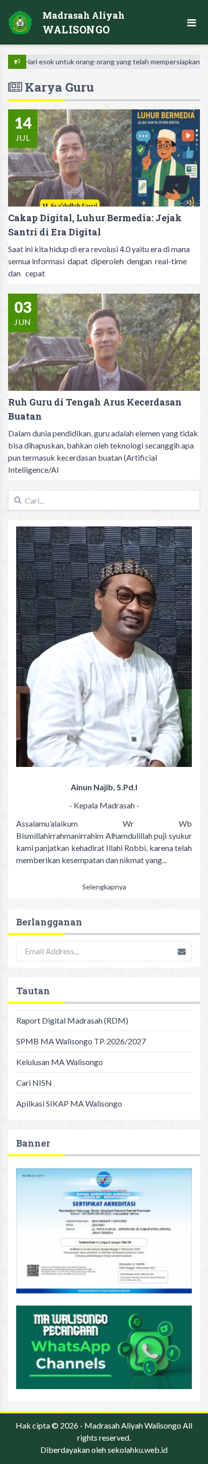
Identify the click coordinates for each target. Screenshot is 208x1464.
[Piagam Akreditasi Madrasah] (104, 1230)
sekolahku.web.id (138, 1449)
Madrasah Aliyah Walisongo (132, 1425)
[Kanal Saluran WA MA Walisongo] (104, 1347)
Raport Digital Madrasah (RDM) (72, 1020)
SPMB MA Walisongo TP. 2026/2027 (81, 1041)
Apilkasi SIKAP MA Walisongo (69, 1103)
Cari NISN (34, 1082)
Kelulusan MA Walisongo (59, 1062)
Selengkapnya (104, 886)
